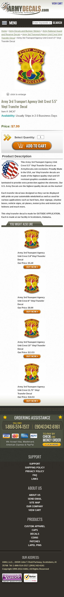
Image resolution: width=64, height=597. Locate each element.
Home (4, 31)
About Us (34, 495)
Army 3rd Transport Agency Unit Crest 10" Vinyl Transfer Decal (31, 345)
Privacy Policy (34, 471)
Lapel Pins (34, 545)
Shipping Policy (35, 467)
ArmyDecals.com (25, 8)
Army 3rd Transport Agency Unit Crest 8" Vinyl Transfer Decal (31, 301)
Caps (35, 530)
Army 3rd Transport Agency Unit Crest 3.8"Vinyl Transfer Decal (31, 256)
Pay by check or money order (53, 439)
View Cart (35, 510)
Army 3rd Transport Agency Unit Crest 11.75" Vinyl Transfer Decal (31, 390)
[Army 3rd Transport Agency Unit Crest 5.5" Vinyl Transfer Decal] (32, 89)
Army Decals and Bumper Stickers (25, 31)
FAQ (35, 475)
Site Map (34, 502)
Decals (34, 534)
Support (34, 464)
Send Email (35, 499)
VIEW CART (57, 3)
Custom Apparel (34, 526)
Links (34, 479)
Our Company (34, 506)
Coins (34, 537)
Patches (35, 541)
